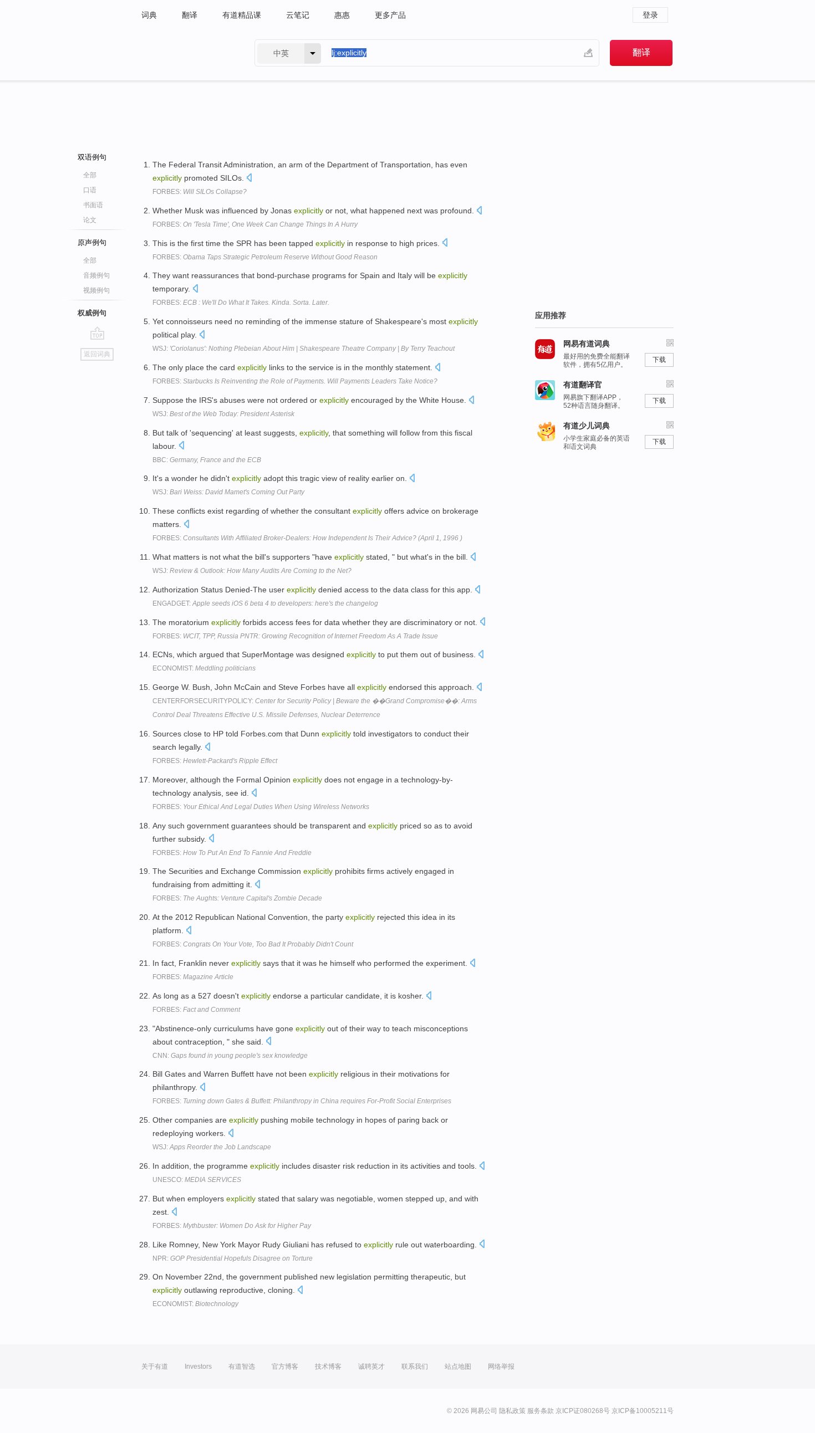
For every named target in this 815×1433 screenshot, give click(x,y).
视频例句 (96, 290)
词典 (149, 15)
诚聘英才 (371, 1366)
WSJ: (303, 348)
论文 (89, 220)
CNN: (230, 1056)
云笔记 (297, 15)
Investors (198, 1366)
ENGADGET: (265, 603)
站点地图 (458, 1366)
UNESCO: (196, 1180)
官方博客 (285, 1366)
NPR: (232, 1258)
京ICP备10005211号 (643, 1411)
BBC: (206, 460)
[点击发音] (249, 179)
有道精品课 (241, 15)
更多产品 (390, 15)
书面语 (93, 205)
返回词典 (97, 354)
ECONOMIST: (204, 668)
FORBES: (199, 192)
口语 (89, 190)
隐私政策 (512, 1411)
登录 (650, 15)
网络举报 (501, 1366)
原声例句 (92, 242)
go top (97, 333)
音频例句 (96, 275)
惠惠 (342, 15)
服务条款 (540, 1411)
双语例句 (92, 157)
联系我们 (414, 1366)
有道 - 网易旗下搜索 (186, 53)
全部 (89, 175)
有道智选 (241, 1366)
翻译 (189, 15)
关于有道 (154, 1366)
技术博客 (328, 1366)
